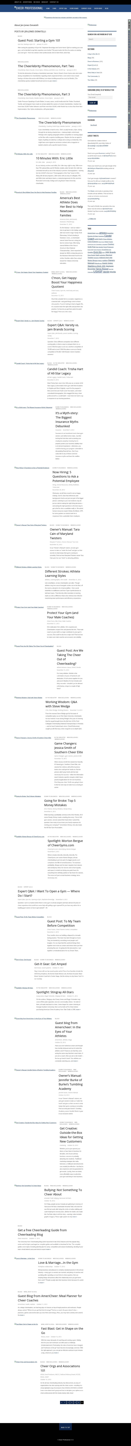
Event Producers (49, 1374)
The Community (93, 76)
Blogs (20, 36)
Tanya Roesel (102, 269)
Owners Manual (67, 542)
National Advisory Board (67, 1374)
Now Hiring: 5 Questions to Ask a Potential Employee (66, 476)
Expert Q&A (63, 8)
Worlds (78, 667)
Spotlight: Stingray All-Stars (55, 992)
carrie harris (99, 239)
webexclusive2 (56, 118)
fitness (43, 1337)
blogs (70, 1040)
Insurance (58, 430)
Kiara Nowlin (30, 98)
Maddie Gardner (39, 98)
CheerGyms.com (53, 849)
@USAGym (91, 168)
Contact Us (54, 2)
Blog (106, 8)
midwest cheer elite (105, 258)
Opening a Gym (36, 899)
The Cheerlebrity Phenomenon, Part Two (46, 66)
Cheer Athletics (107, 239)
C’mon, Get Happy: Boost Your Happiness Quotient (66, 282)
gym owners (69, 756)
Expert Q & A (58, 321)
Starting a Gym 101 (29, 44)
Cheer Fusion (55, 290)
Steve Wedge (53, 710)
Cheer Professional (64, 1440)
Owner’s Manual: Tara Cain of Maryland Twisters (65, 533)
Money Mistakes (58, 809)
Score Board (74, 8)
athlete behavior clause (64, 667)
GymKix (90, 252)
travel (47, 1337)
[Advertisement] (65, 1412)
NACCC (57, 1374)
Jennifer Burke (63, 1092)
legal (97, 255)
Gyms (54, 8)
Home (48, 8)
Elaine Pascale (30, 70)
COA (47, 710)
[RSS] (129, 117)
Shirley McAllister (74, 485)
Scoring (75, 333)
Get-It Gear (37, 968)
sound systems (46, 968)
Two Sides (91, 80)
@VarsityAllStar (93, 183)
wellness (54, 293)
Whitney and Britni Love (51, 70)
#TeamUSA (99, 168)
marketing (63, 1145)
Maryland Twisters (55, 542)
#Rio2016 (91, 171)
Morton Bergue (71, 849)
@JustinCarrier (105, 178)
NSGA (42, 1377)
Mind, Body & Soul (58, 272)
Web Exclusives (23, 62)
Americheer (58, 1040)
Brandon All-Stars (93, 236)
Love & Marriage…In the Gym (58, 1263)
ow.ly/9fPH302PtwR (108, 183)
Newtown (63, 222)
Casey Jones (40, 996)
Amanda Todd (48, 1198)
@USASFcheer (107, 209)
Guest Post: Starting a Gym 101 (39, 40)
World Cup (62, 70)
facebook (91, 120)
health (27, 1304)
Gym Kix (20, 44)
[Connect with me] (129, 96)
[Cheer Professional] (28, 8)
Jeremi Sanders (68, 333)
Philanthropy (70, 222)
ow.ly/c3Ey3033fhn (93, 158)
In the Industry (41, 154)
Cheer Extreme (93, 242)
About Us (17, 2)
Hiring (54, 485)
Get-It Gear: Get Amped (50, 964)
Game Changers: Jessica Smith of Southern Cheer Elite (68, 747)
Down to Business (62, 407)
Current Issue (86, 8)
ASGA (42, 1374)
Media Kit (45, 2)
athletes (47, 580)
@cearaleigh (92, 146)
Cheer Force (50, 621)
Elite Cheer (58, 621)
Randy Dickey (68, 809)
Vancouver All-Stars (65, 1198)
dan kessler (99, 247)
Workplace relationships (45, 1266)
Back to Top (65, 1427)
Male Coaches (66, 621)
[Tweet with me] (129, 135)
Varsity (50, 336)
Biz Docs (37, 2)
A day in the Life (93, 54)
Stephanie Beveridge (48, 899)
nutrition (32, 1304)
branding (110, 233)
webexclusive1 (66, 154)
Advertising (27, 2)
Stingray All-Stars (60, 996)
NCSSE (78, 1374)
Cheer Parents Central (62, 929)
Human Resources (62, 485)
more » (55, 81)
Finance (49, 809)
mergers (96, 258)
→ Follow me (92, 218)
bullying (56, 1198)
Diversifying (62, 849)
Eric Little (38, 162)
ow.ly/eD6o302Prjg (93, 198)
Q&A (43, 162)
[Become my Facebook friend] (129, 55)
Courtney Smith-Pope (53, 126)
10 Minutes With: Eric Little (54, 158)
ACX (45, 809)
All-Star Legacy (51, 377)
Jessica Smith (78, 756)
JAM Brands (73, 219)
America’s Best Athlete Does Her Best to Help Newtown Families (71, 206)
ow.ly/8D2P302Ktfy (110, 211)
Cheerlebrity (21, 70)
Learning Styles (55, 580)
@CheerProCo (108, 156)
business (101, 236)
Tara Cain (75, 542)
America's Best (64, 219)
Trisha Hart (69, 377)
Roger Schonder (49, 996)
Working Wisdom (63, 710)
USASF (74, 667)
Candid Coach (61, 377)
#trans (92, 191)
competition (73, 929)
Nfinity (100, 260)
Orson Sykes (39, 70)
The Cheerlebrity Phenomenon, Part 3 (44, 94)
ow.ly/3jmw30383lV (102, 146)
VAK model (64, 580)
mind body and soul (72, 290)
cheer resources (23, 1238)
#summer (102, 153)
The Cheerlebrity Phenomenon (59, 122)
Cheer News (98, 8)
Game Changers (59, 756)
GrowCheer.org (106, 249)
